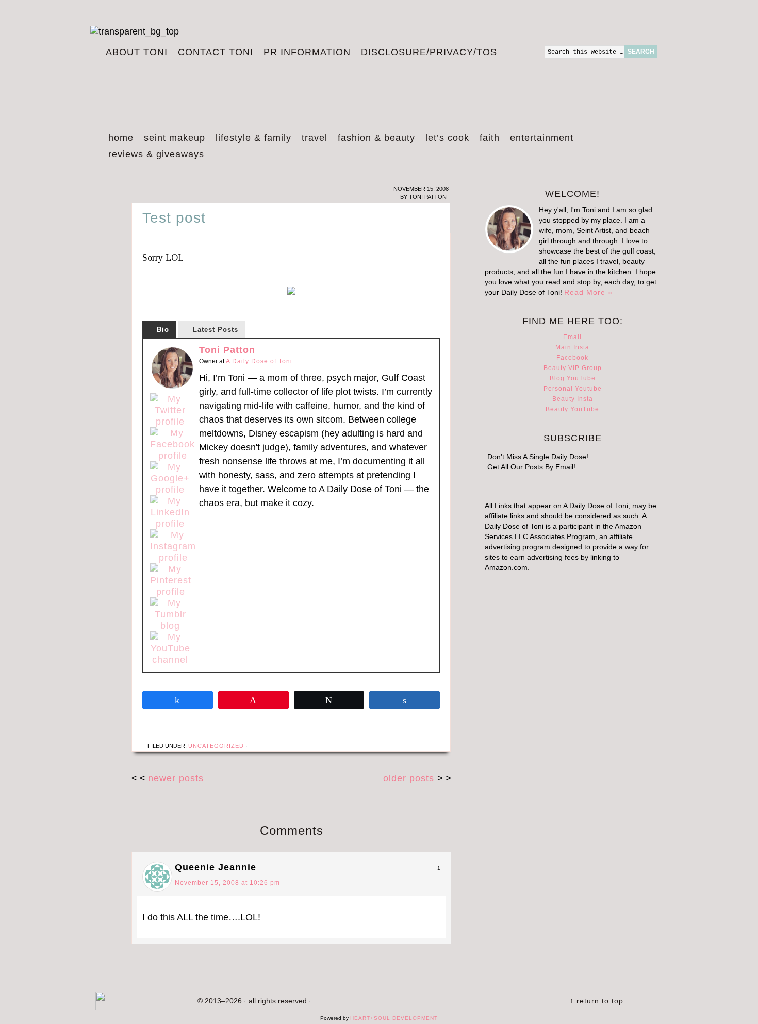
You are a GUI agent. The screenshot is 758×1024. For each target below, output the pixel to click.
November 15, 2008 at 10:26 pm (227, 882)
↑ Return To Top (596, 1001)
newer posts (176, 778)
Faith (490, 137)
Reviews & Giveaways (153, 155)
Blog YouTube (573, 378)
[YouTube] (170, 648)
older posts (410, 778)
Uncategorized (216, 746)
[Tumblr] (170, 614)
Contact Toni (215, 52)
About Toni (137, 52)
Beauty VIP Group (572, 368)
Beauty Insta (572, 398)
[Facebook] (172, 444)
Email (572, 337)
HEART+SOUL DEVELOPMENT (394, 1018)
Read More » (588, 292)
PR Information (304, 52)
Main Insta (572, 347)
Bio (163, 329)
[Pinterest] (170, 580)
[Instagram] (173, 546)
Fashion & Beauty (374, 139)
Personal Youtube (572, 388)
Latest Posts (215, 329)
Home (121, 137)
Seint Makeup (174, 137)
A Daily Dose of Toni (337, 86)
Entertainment (539, 139)
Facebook (572, 357)
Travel (311, 139)
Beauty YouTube (572, 409)
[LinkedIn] (170, 512)
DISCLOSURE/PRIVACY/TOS (426, 52)
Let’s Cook (444, 139)
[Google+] (170, 478)
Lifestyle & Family (250, 139)
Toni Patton (227, 350)
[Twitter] (170, 410)
